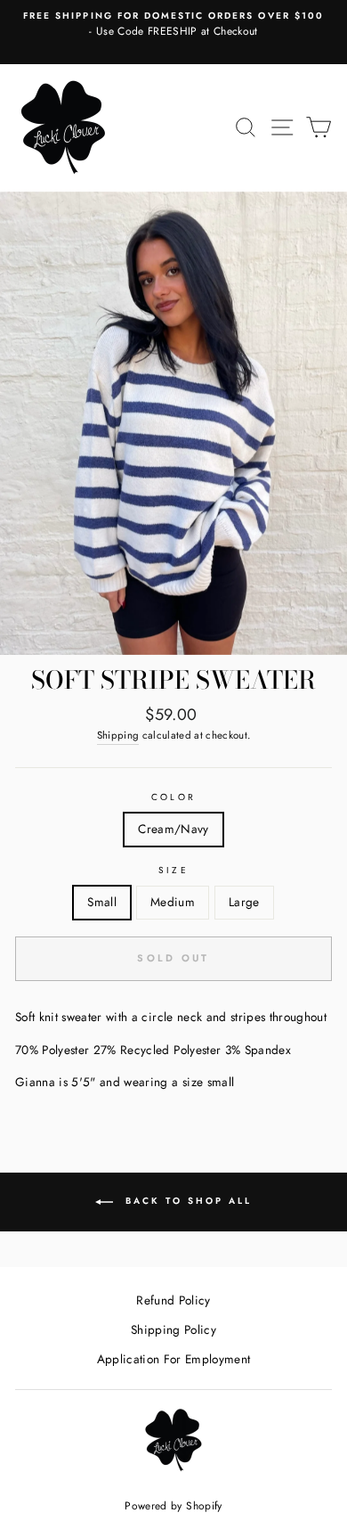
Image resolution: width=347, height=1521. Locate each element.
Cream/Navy (173, 829)
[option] (173, 25)
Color (173, 797)
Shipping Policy (173, 1329)
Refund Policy (173, 1300)
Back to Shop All (186, 1201)
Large (244, 902)
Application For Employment (174, 1359)
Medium (172, 902)
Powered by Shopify (173, 1506)
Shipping (118, 735)
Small (102, 902)
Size (173, 870)
